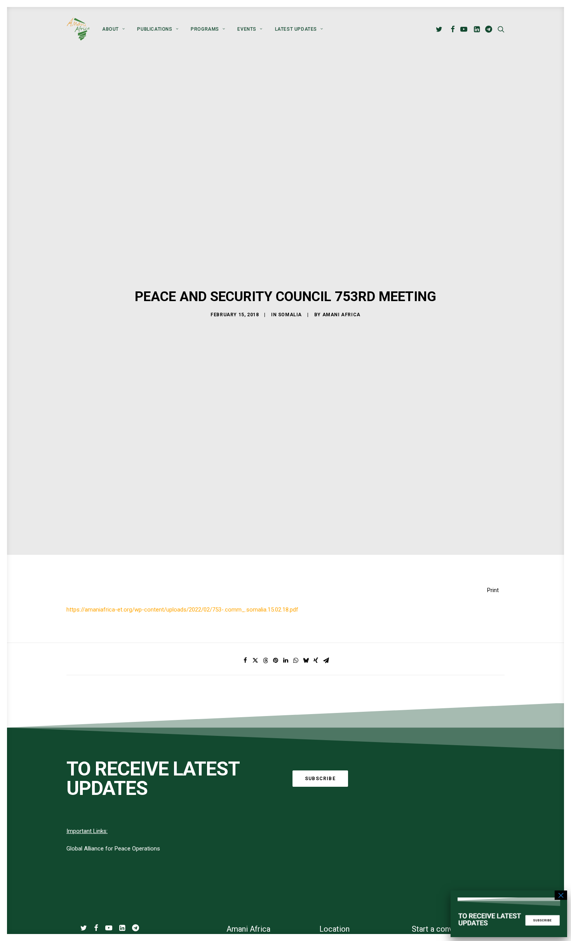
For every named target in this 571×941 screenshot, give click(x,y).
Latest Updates (296, 29)
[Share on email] (326, 660)
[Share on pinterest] (275, 660)
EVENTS (246, 29)
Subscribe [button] (320, 778)
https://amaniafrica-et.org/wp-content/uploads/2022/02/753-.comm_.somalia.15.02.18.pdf (182, 609)
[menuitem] (113, 29)
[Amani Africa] (78, 29)
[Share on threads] (265, 660)
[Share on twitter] (255, 660)
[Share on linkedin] (285, 660)
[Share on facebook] (245, 660)
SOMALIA (290, 314)
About (110, 29)
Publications (154, 29)
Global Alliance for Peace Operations (113, 848)
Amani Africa (341, 314)
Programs (205, 29)
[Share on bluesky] (305, 660)
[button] (440, 29)
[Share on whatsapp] (295, 660)
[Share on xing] (315, 660)
